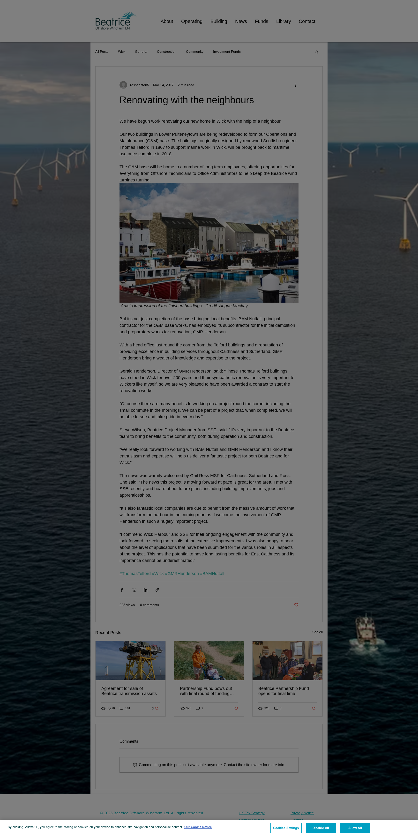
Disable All (321, 828)
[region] (209, 828)
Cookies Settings (286, 828)
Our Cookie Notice (198, 827)
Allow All (355, 828)
